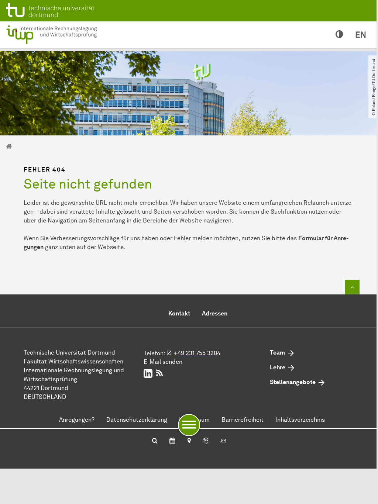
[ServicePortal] (205, 441)
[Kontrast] (339, 34)
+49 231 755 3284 (197, 352)
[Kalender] (172, 441)
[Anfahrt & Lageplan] (189, 441)
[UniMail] (223, 441)
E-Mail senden (163, 361)
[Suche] (155, 441)
